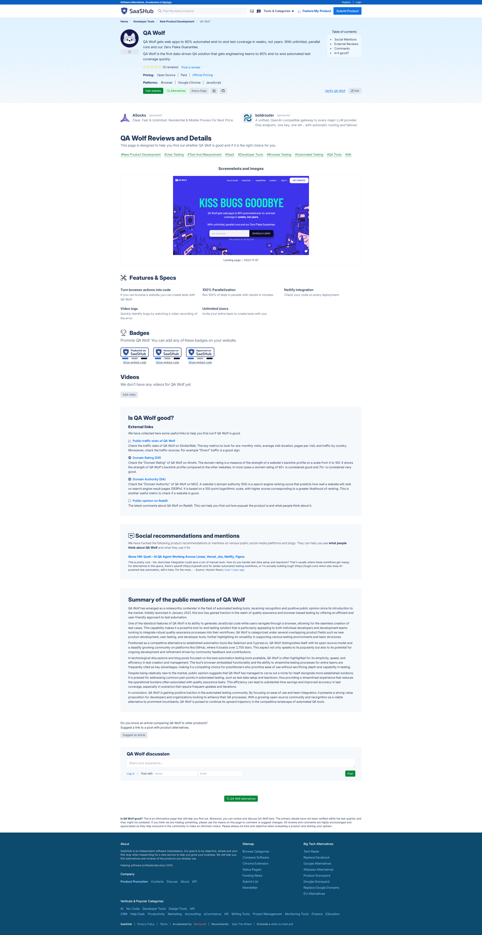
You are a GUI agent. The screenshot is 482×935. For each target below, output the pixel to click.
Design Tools (178, 909)
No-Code (133, 909)
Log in (131, 773)
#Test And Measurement (204, 154)
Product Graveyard (317, 875)
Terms (163, 924)
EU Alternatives (314, 893)
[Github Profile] (223, 91)
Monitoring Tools (297, 914)
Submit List (250, 881)
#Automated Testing (309, 154)
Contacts (157, 881)
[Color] (125, 358)
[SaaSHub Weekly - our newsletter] (252, 11)
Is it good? (341, 53)
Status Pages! (252, 869)
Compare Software (256, 857)
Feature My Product (316, 11)
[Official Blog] (214, 91)
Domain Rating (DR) (147, 458)
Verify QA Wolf (335, 91)
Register (346, 2)
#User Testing (174, 154)
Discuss (172, 881)
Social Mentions (345, 39)
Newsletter (250, 887)
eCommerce (212, 914)
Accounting (193, 914)
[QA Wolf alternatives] (129, 38)
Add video (129, 394)
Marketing (175, 914)
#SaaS (229, 154)
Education (333, 914)
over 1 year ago (234, 569)
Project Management (267, 914)
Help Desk (137, 914)
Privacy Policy (146, 924)
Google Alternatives (317, 863)
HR (226, 914)
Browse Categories (256, 851)
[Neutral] (135, 358)
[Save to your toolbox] (129, 51)
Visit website (153, 90)
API (194, 881)
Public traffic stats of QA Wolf (154, 441)
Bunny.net (200, 924)
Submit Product (347, 11)
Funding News (252, 875)
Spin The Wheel (241, 924)
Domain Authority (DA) (149, 479)
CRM (123, 914)
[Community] (258, 11)
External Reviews (346, 44)
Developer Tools (154, 909)
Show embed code (134, 362)
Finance (317, 914)
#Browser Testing (279, 154)
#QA (348, 154)
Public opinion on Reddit (150, 501)
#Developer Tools (250, 154)
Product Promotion (134, 881)
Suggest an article (134, 734)
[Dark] (144, 358)
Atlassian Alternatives (318, 869)
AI (121, 909)
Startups (167, 2)
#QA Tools (334, 154)
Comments (342, 48)
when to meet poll (282, 924)
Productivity (156, 914)
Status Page (199, 90)
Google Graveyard (316, 881)
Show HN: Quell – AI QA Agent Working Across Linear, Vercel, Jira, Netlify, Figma (186, 556)
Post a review (191, 67)
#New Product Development (141, 154)
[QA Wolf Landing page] (241, 215)
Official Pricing (202, 75)
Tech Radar (311, 851)
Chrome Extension (255, 863)
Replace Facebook (317, 857)
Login (359, 2)
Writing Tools (240, 914)
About (185, 881)
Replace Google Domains (321, 887)
